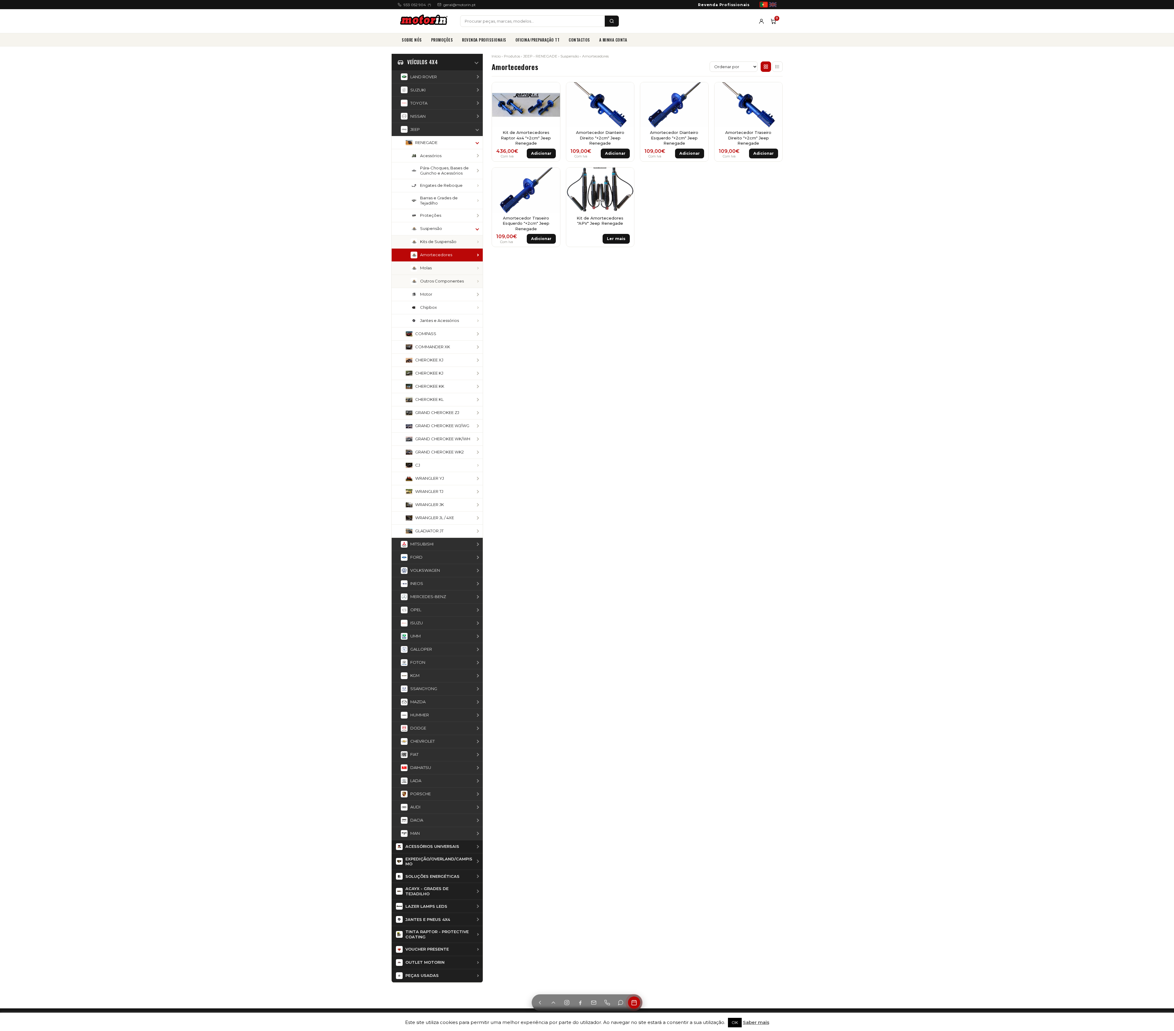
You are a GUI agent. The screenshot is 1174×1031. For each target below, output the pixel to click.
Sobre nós (412, 40)
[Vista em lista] (777, 66)
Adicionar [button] (541, 153)
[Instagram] (567, 1002)
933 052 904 (417, 4)
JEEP (528, 56)
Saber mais (756, 1022)
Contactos (579, 40)
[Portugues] (763, 4)
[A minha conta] (761, 21)
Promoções (442, 40)
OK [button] (735, 1022)
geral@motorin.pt (459, 4)
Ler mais (616, 238)
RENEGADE (546, 56)
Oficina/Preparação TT (537, 40)
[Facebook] (580, 1002)
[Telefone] (607, 1002)
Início (496, 56)
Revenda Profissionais (724, 4)
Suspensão (569, 56)
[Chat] (621, 1002)
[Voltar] (540, 1002)
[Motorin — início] (425, 21)
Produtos (512, 56)
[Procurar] (612, 21)
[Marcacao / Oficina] (634, 1002)
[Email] (594, 1002)
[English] (773, 4)
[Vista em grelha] (766, 66)
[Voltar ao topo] (553, 1002)
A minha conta (613, 40)
